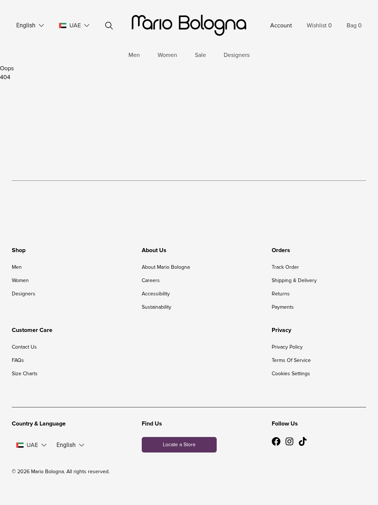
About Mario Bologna (166, 267)
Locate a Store (179, 444)
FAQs (18, 360)
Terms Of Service (291, 360)
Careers (151, 280)
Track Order (285, 267)
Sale (200, 55)
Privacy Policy (287, 347)
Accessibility (156, 294)
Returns (281, 294)
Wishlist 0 (319, 25)
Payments (283, 307)
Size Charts (25, 373)
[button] (41, 25)
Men (134, 55)
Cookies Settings (291, 373)
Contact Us (24, 347)
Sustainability (156, 307)
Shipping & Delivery (294, 280)
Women (167, 55)
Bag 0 (354, 25)
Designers (237, 55)
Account (281, 25)
